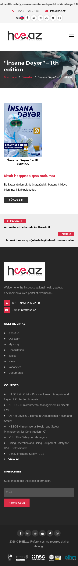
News (12, 361)
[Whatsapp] (34, 17)
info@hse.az (58, 10)
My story (14, 344)
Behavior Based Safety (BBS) (27, 453)
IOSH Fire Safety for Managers (28, 437)
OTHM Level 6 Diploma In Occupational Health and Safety (38, 418)
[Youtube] (47, 17)
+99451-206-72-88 (28, 10)
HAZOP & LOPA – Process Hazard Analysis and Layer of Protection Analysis (36, 397)
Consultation (16, 350)
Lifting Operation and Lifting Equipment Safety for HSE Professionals (36, 445)
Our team (14, 338)
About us (14, 333)
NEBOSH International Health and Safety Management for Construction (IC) (31, 429)
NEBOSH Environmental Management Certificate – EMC (38, 407)
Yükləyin (16, 199)
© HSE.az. (23, 541)
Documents (16, 372)
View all (13, 459)
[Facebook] (27, 17)
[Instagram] (40, 17)
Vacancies (15, 367)
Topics (12, 355)
